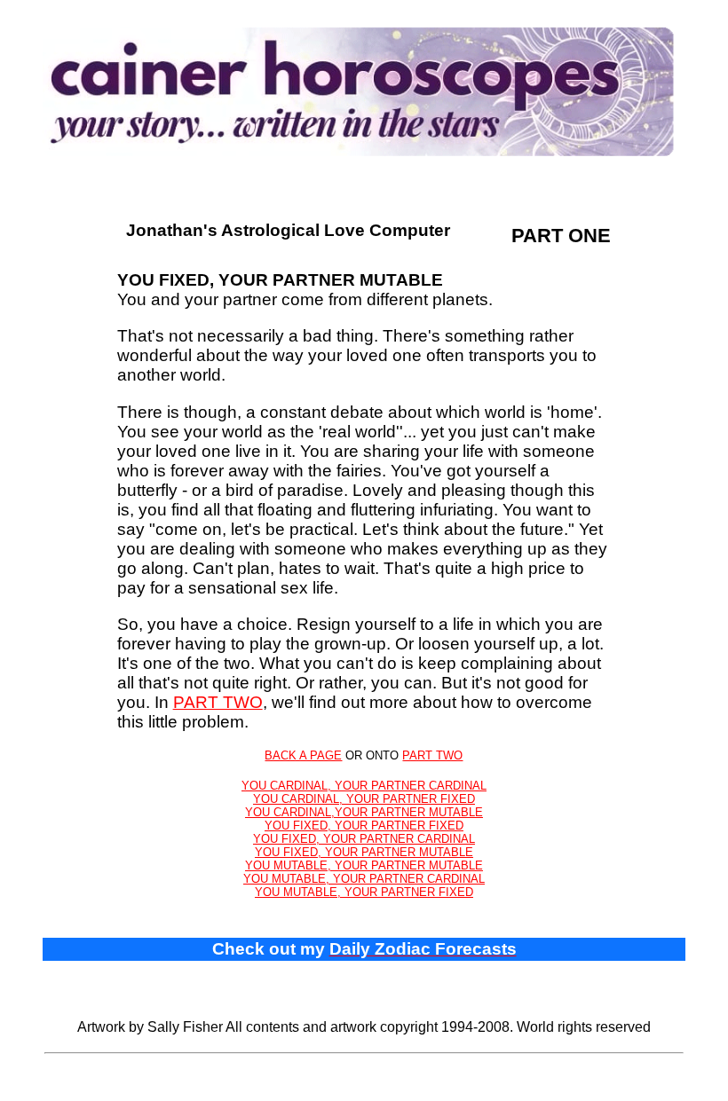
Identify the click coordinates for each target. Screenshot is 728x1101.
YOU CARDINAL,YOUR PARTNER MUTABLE (364, 812)
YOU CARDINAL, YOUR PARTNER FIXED (364, 799)
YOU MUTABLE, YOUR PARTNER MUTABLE (364, 865)
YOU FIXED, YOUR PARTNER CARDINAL (364, 838)
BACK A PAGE (303, 755)
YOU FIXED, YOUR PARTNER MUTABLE (364, 852)
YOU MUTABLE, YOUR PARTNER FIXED (364, 892)
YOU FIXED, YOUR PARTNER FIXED (364, 825)
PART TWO (218, 702)
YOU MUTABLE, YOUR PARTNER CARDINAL (364, 878)
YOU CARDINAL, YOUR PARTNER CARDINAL (364, 785)
